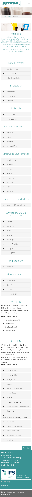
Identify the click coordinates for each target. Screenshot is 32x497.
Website (4, 16)
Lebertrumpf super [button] (12, 96)
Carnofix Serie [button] (11, 160)
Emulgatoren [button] (10, 379)
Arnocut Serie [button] (11, 74)
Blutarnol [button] (9, 267)
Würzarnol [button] (9, 142)
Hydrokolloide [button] (11, 393)
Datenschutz (20, 492)
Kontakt (3, 492)
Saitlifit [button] (8, 231)
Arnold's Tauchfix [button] (12, 244)
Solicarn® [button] (9, 191)
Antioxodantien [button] (11, 370)
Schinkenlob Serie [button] (12, 119)
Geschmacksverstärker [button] (14, 388)
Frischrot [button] (9, 182)
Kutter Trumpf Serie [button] (13, 78)
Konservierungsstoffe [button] (13, 402)
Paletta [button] (8, 187)
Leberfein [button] (9, 164)
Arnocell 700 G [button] (11, 253)
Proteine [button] (9, 397)
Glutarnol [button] (9, 133)
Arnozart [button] (9, 290)
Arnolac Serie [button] (10, 114)
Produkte (10, 16)
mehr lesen (4, 485)
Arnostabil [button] (9, 101)
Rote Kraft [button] (9, 169)
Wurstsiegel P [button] (10, 240)
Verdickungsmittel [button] (12, 431)
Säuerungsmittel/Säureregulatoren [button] (15, 417)
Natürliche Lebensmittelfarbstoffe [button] (17, 406)
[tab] (16, 69)
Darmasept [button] (10, 226)
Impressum (11, 492)
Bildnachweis (5, 494)
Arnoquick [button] (9, 249)
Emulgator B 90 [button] (11, 92)
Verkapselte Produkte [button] (13, 435)
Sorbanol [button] (9, 235)
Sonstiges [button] (9, 440)
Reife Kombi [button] (10, 173)
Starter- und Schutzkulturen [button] (15, 205)
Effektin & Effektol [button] (12, 146)
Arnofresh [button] (9, 222)
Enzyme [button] (9, 384)
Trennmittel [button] (10, 422)
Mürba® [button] (9, 285)
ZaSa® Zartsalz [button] (11, 281)
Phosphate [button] (10, 411)
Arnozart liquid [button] (11, 294)
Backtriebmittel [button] (11, 375)
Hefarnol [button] (9, 137)
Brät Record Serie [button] (12, 69)
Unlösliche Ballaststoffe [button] (14, 426)
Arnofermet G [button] (11, 178)
